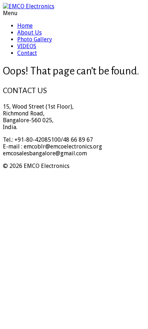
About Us (29, 32)
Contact (27, 53)
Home (25, 25)
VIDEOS (26, 46)
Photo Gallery (34, 39)
